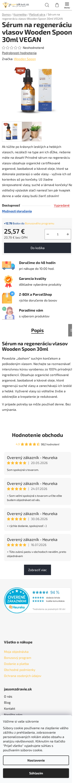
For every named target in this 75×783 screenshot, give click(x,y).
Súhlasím (36, 773)
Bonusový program (17, 657)
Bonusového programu (39, 223)
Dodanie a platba (16, 663)
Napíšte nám (13, 715)
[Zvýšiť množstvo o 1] (68, 234)
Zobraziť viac (37, 570)
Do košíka (38, 248)
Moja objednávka (16, 651)
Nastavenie (36, 760)
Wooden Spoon (25, 59)
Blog (7, 702)
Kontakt (9, 708)
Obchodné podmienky (19, 670)
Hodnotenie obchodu (37, 435)
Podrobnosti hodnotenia (19, 53)
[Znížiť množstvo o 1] (48, 234)
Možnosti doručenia (17, 211)
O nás (8, 696)
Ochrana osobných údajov (22, 676)
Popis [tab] (37, 330)
